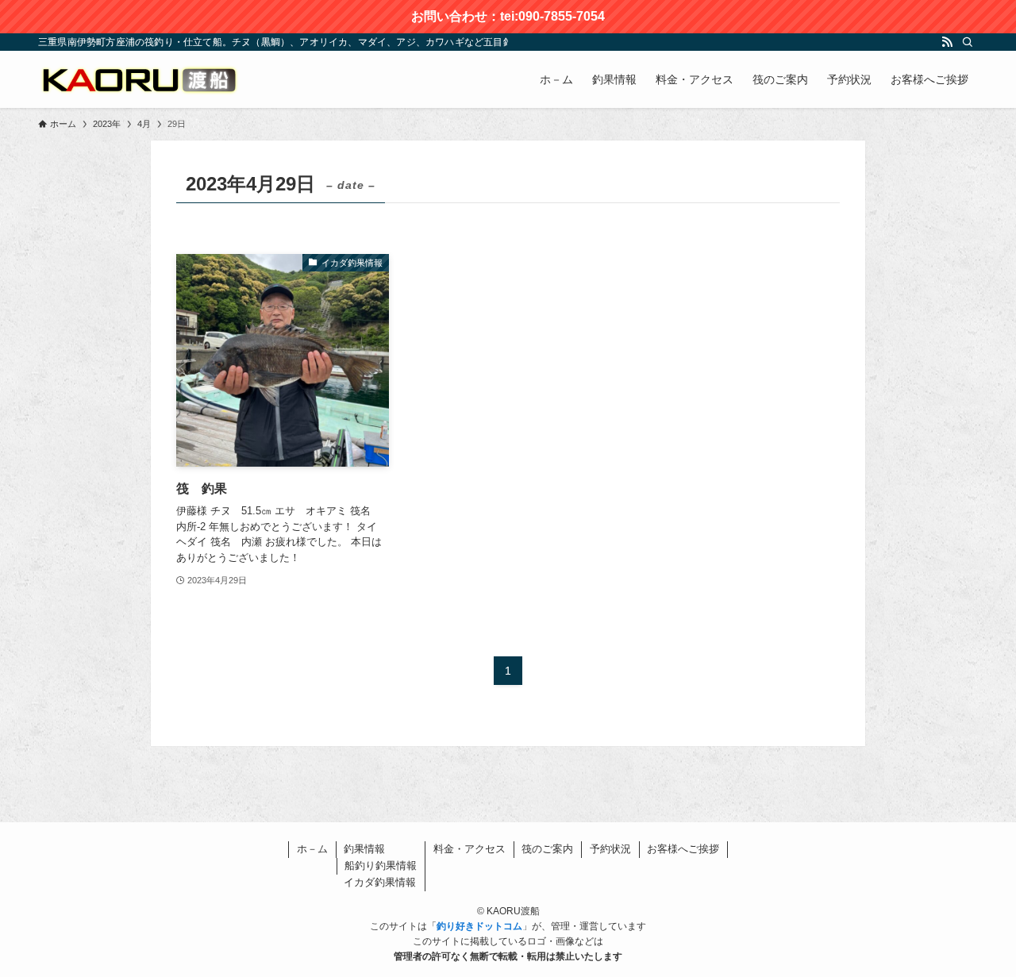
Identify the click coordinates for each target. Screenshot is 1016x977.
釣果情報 (364, 849)
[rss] (947, 42)
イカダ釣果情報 (380, 882)
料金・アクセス (469, 849)
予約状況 (610, 849)
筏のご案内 (547, 849)
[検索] (967, 42)
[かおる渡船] (138, 79)
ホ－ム (312, 849)
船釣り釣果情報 (380, 865)
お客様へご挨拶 (683, 849)
